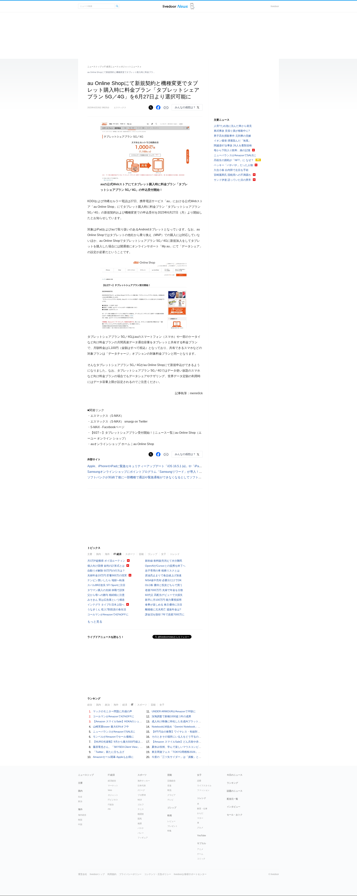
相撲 (140, 823)
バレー (141, 833)
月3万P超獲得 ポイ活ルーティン (106, 560)
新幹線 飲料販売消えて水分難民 (163, 560)
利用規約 (111, 874)
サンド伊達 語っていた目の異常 (232, 179)
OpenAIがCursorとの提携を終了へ (165, 565)
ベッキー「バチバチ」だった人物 (233, 165)
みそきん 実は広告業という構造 (106, 599)
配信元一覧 (232, 799)
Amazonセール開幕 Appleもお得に (113, 756)
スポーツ (130, 554)
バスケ (141, 828)
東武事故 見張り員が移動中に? (232, 130)
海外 (107, 554)
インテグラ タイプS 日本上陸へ (105, 604)
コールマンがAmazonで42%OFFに (107, 614)
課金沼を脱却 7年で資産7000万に (164, 614)
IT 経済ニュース (111, 66)
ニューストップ (94, 66)
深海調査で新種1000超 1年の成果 (171, 716)
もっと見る (94, 621)
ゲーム (200, 854)
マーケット (113, 785)
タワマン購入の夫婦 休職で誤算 (106, 590)
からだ (200, 813)
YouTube (201, 835)
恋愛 (199, 781)
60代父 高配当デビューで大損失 (164, 594)
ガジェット (113, 795)
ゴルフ (141, 804)
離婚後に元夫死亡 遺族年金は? (163, 609)
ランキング (232, 783)
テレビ (170, 800)
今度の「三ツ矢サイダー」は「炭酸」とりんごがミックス (185, 756)
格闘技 (141, 814)
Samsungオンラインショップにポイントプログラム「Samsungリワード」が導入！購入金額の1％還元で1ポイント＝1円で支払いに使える (179, 471)
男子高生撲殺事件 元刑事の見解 (232, 135)
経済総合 (112, 781)
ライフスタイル (204, 785)
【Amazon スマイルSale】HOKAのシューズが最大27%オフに (129, 721)
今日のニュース (234, 775)
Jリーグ (141, 790)
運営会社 (82, 874)
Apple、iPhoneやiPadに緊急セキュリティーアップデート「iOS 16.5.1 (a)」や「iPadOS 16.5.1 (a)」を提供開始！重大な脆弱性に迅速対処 (179, 466)
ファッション (203, 790)
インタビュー (233, 806)
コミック (201, 859)
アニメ (200, 849)
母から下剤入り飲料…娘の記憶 (232, 150)
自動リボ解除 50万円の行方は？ (106, 570)
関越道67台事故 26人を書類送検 (233, 145)
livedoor (275, 6)
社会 (80, 797)
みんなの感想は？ (185, 107)
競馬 (140, 819)
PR (109, 809)
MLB (140, 800)
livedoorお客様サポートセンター (190, 874)
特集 (169, 831)
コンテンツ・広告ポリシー (157, 874)
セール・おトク (234, 814)
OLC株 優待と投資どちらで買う (163, 585)
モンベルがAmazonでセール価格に (113, 736)
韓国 (80, 820)
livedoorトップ (97, 874)
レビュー (171, 821)
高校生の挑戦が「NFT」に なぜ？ (234, 160)
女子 (163, 554)
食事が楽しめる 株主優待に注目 (163, 604)
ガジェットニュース (130, 66)
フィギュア (143, 837)
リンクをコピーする (166, 108)
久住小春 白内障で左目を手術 (231, 169)
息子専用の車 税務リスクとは (162, 570)
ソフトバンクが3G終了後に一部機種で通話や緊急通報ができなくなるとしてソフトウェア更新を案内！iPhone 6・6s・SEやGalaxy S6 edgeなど (183, 477)
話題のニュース (234, 791)
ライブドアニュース (175, 6)
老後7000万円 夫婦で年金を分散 (164, 590)
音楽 (169, 785)
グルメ (200, 827)
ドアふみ (192, 6)
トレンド (175, 554)
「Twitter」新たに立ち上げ (108, 751)
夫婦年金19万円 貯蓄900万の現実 (107, 575)
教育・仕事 (202, 808)
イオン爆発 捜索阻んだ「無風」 (232, 140)
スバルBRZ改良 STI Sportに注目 (106, 585)
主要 (89, 554)
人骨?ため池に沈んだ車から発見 (233, 125)
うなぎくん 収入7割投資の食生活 (106, 609)
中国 (80, 824)
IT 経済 (117, 554)
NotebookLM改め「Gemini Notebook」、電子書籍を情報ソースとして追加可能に (199, 726)
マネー (200, 818)
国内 (98, 554)
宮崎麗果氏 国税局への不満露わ (232, 174)
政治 (80, 801)
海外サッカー (144, 781)
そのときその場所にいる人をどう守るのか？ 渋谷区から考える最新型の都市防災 (199, 736)
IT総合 (111, 804)
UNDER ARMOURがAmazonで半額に (174, 711)
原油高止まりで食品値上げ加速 (163, 575)
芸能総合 (171, 781)
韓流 (169, 790)
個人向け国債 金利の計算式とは (106, 565)
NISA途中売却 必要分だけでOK (163, 580)
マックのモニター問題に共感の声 (112, 711)
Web (110, 790)
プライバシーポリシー (130, 874)
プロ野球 (142, 795)
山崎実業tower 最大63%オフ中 (111, 726)
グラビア (171, 795)
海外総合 (82, 815)
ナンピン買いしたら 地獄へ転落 (106, 580)
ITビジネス (113, 800)
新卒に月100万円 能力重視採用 (163, 599)
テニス (141, 809)
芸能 (141, 554)
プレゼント (172, 826)
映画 (169, 815)
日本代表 (142, 785)
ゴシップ (152, 554)
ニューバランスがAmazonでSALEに (114, 731)
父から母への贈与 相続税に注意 (106, 594)
